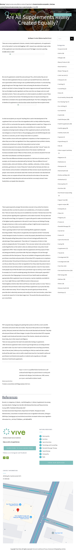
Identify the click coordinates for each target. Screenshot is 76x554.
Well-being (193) (62, 275)
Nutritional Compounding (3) (65, 194)
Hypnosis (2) (61, 137)
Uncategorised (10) (63, 257)
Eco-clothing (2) (62, 106)
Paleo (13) (60, 213)
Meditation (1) (62, 162)
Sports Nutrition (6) (63, 239)
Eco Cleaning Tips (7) (63, 102)
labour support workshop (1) (65, 151)
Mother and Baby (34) (64, 175)
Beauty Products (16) (64, 62)
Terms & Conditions (38, 549)
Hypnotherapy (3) (63, 141)
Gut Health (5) (62, 110)
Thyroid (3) (61, 253)
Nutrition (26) (62, 188)
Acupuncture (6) (62, 49)
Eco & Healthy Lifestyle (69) (65, 97)
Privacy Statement (49, 549)
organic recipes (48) (63, 204)
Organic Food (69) (63, 200)
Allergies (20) (61, 58)
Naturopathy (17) (62, 184)
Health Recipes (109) (63, 119)
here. (29, 384)
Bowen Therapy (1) (63, 71)
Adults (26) (61, 53)
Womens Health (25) (63, 288)
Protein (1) (61, 222)
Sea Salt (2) (61, 231)
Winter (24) (61, 283)
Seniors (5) (61, 235)
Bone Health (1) (62, 66)
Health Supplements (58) (65, 124)
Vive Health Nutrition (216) (65, 270)
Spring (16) (61, 244)
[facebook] (4, 457)
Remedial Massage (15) (64, 226)
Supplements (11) (63, 248)
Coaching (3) (61, 84)
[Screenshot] (38, 482)
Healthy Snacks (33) (63, 133)
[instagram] (7, 457)
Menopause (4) (62, 166)
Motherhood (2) (62, 179)
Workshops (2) (62, 292)
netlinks (63, 549)
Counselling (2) (62, 88)
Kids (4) (60, 146)
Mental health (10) (63, 171)
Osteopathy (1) (62, 209)
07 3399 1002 (6, 479)
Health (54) (61, 115)
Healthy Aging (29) (63, 128)
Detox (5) (60, 93)
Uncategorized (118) (63, 261)
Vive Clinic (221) (62, 266)
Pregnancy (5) (62, 217)
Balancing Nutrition (45, 38)
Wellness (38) (61, 279)
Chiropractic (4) (62, 80)
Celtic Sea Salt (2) (63, 75)
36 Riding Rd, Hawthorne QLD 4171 (12, 476)
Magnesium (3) (62, 157)
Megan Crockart (34, 38)
